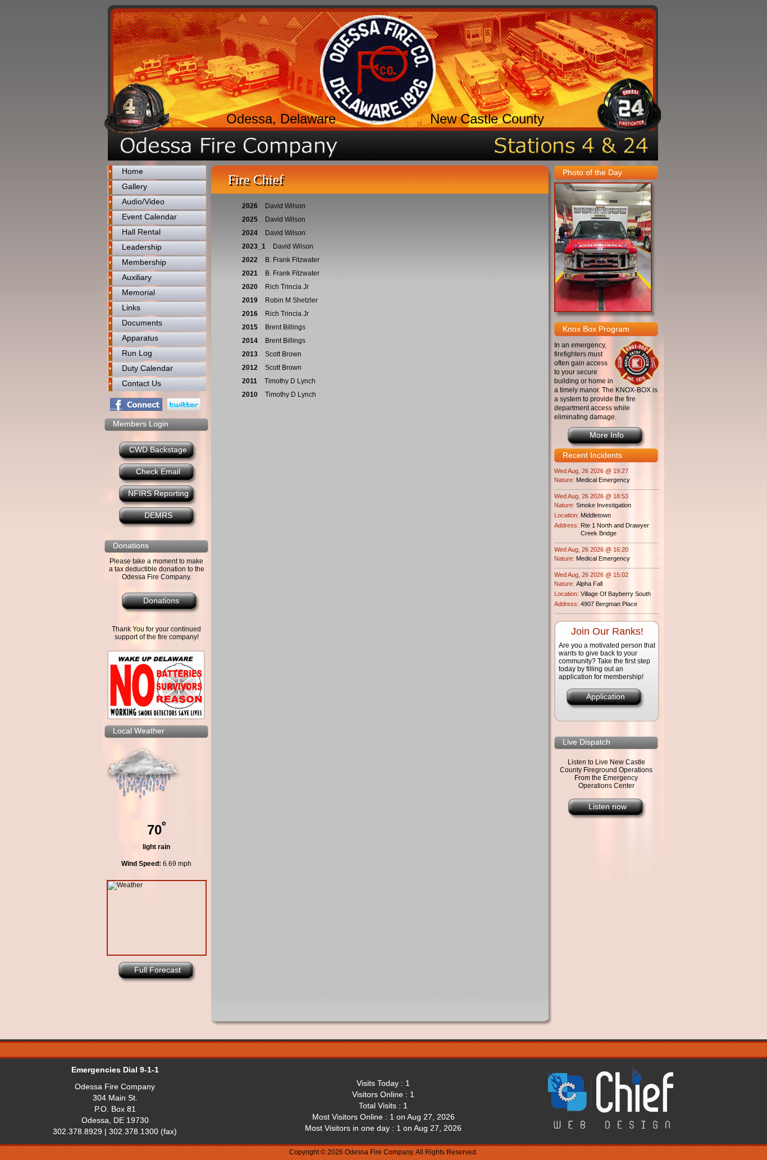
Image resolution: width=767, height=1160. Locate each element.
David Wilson (285, 206)
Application (605, 696)
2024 (250, 233)
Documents (142, 322)
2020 (250, 287)
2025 (250, 219)
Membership (144, 262)
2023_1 (254, 246)
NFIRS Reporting (158, 493)
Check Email (158, 471)
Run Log (137, 353)
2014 (250, 341)
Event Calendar (149, 216)
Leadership (142, 246)
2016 (250, 314)
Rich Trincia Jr (287, 287)
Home (132, 171)
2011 (249, 381)
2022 (250, 260)
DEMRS (158, 515)
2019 (250, 300)
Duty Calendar (147, 368)
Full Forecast (157, 969)
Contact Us (141, 383)
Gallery (134, 186)
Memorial (138, 292)
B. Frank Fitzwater (292, 260)
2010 (250, 394)
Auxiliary (137, 277)
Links (131, 307)
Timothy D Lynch (290, 381)
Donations (161, 600)
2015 (250, 327)
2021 (250, 273)
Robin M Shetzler (291, 300)
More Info (607, 434)
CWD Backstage (158, 449)
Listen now (607, 806)
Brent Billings (285, 327)
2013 (250, 354)
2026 (250, 206)
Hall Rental (141, 231)
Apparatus (140, 337)
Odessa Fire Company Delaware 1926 (378, 70)
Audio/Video (143, 201)
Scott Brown (283, 354)
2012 (250, 368)
